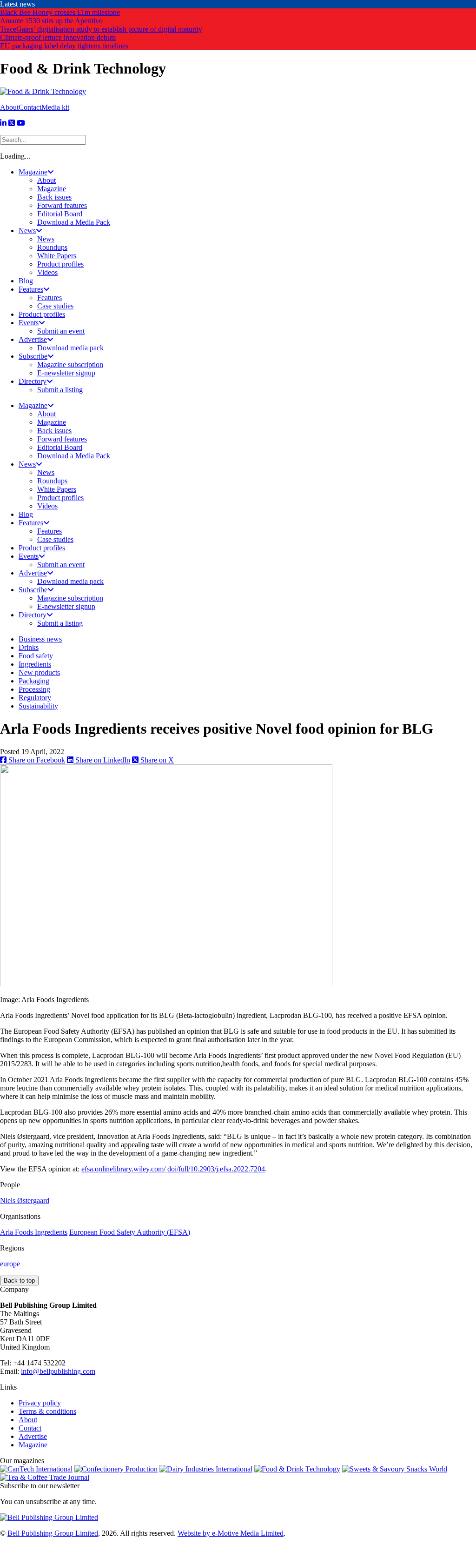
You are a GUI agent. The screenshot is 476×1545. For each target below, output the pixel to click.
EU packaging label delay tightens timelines (64, 46)
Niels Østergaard (24, 1200)
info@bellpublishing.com (58, 1371)
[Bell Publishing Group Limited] (49, 1517)
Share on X (156, 760)
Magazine (33, 1445)
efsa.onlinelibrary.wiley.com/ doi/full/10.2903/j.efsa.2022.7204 (173, 1169)
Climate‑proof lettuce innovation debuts (58, 37)
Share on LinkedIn (101, 760)
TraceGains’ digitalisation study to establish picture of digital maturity (101, 29)
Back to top (19, 1280)
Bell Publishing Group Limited (52, 1533)
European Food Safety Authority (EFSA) (129, 1232)
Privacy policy (40, 1403)
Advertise (33, 1436)
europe (10, 1264)
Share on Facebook (36, 760)
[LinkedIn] (3, 123)
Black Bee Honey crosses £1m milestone (60, 12)
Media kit (55, 107)
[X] (11, 123)
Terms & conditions (47, 1411)
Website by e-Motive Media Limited (231, 1533)
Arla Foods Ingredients (33, 1232)
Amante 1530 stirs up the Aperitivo (51, 21)
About (9, 107)
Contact (30, 107)
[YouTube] (21, 123)
